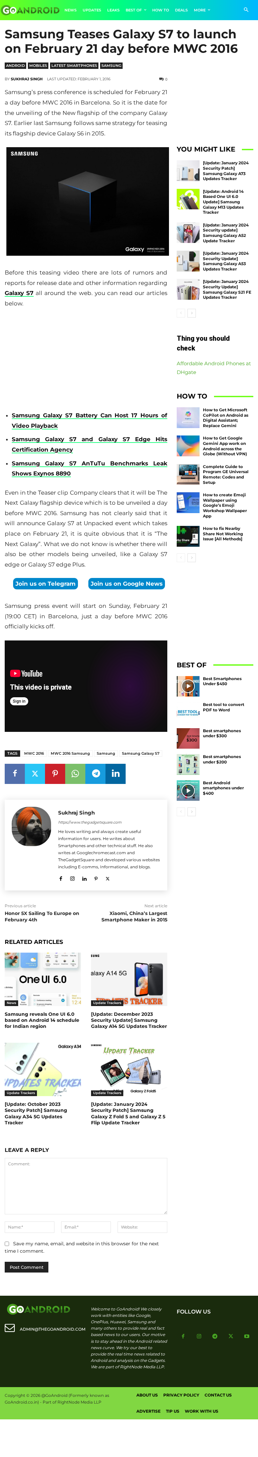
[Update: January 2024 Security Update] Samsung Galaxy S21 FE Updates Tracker (227, 289)
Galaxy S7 (19, 293)
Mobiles (38, 65)
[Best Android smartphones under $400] (188, 790)
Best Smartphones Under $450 (222, 681)
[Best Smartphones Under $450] (188, 686)
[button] (246, 10)
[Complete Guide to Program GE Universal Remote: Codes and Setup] (188, 474)
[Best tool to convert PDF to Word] (188, 712)
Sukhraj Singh (27, 79)
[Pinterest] (55, 774)
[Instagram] (72, 877)
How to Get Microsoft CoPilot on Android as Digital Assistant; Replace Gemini (225, 417)
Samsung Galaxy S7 (141, 753)
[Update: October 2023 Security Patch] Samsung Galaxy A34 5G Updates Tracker (36, 1113)
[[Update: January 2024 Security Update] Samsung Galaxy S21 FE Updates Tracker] (188, 289)
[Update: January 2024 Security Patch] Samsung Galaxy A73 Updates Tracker (226, 170)
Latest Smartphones (74, 65)
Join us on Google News (127, 583)
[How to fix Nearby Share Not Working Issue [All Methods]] (188, 536)
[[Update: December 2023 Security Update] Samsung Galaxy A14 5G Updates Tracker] (129, 979)
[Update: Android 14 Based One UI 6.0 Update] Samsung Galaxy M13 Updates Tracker (223, 202)
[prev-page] (181, 313)
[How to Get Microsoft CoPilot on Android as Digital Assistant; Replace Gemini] (188, 417)
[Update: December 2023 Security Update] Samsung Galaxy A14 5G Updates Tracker (129, 1020)
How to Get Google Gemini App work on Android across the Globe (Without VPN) (225, 445)
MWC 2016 (34, 753)
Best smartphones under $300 (222, 733)
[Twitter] (35, 774)
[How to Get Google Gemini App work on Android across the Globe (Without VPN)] (188, 445)
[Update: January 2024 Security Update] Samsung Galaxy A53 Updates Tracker (226, 261)
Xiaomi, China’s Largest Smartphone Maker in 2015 (134, 916)
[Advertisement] (86, 360)
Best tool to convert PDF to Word (223, 707)
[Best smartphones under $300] (188, 738)
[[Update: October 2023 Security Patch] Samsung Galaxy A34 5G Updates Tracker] (43, 1069)
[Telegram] (95, 774)
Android (15, 65)
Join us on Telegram (45, 583)
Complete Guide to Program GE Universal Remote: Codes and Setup (226, 474)
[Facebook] (15, 774)
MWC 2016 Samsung (70, 753)
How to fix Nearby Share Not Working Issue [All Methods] (223, 533)
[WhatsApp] (75, 774)
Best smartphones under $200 (222, 759)
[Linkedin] (115, 774)
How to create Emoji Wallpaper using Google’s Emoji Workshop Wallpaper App (225, 505)
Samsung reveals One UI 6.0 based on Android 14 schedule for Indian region (42, 1020)
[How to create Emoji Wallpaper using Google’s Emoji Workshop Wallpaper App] (188, 502)
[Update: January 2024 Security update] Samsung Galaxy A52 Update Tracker (226, 232)
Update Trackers (107, 1003)
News (11, 1003)
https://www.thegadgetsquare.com (90, 822)
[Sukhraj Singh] (31, 845)
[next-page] (191, 313)
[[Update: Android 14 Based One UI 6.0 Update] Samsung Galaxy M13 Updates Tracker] (188, 199)
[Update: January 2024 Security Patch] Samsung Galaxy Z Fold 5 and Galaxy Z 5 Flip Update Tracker (128, 1113)
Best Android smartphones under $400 (223, 788)
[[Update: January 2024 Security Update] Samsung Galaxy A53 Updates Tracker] (188, 261)
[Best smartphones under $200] (188, 764)
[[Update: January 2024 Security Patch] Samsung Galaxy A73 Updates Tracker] (188, 170)
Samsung (111, 65)
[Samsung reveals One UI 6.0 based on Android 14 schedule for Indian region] (43, 979)
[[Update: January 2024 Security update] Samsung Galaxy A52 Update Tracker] (188, 232)
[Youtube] (247, 1336)
